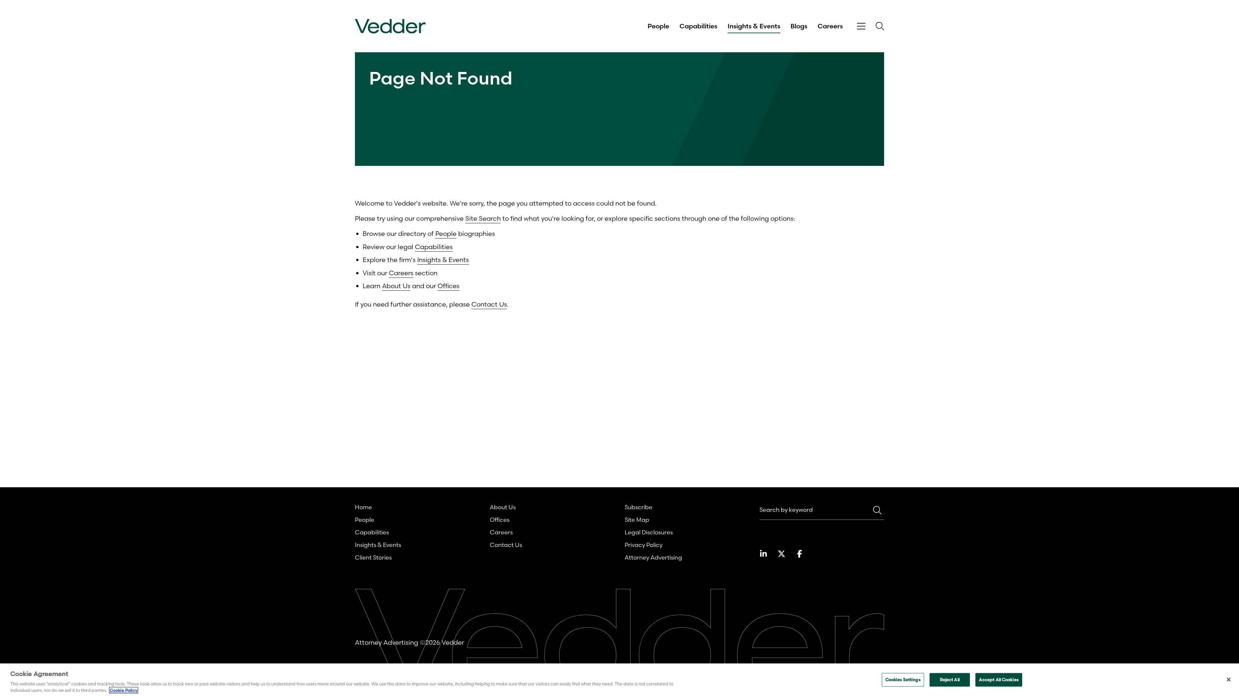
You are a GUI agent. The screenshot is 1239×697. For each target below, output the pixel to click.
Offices (448, 286)
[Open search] (880, 26)
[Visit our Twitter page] (781, 554)
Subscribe (638, 507)
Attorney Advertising (653, 557)
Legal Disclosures (649, 532)
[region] (619, 680)
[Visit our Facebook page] (799, 554)
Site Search (483, 218)
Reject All (950, 679)
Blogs (799, 26)
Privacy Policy (643, 545)
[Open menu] (861, 26)
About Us (396, 286)
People (658, 26)
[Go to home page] (390, 26)
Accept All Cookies (999, 679)
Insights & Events (754, 26)
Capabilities (698, 26)
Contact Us (489, 304)
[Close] (1229, 679)
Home (363, 507)
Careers (830, 26)
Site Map (637, 519)
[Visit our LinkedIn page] (763, 554)
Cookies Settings (903, 679)
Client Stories (373, 557)
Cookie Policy (123, 690)
